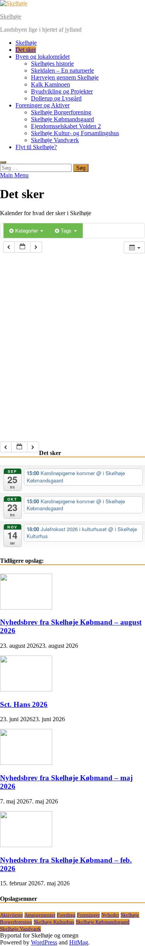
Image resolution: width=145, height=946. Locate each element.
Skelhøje (10, 16)
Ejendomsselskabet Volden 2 (66, 126)
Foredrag (66, 915)
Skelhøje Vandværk (55, 140)
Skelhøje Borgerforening (61, 112)
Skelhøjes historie (52, 63)
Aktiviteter (11, 915)
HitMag (78, 942)
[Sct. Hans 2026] (26, 689)
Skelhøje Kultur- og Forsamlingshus (75, 133)
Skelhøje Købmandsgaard (62, 119)
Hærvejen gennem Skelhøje (65, 77)
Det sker (25, 49)
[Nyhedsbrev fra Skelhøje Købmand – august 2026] (26, 607)
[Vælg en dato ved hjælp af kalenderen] (22, 247)
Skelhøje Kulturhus (54, 922)
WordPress (44, 942)
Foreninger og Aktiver (42, 105)
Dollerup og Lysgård (56, 98)
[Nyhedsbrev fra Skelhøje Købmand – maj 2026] (26, 762)
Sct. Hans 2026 (24, 704)
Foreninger (88, 915)
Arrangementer (39, 915)
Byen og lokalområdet (42, 56)
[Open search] (3, 162)
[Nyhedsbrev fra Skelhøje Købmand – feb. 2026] (26, 845)
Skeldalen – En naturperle (62, 70)
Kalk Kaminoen (50, 84)
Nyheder (110, 915)
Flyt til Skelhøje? (36, 147)
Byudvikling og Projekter (62, 91)
